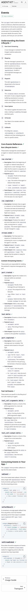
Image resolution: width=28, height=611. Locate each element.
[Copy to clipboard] (24, 488)
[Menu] (25, 2)
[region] (14, 495)
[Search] (22, 2)
